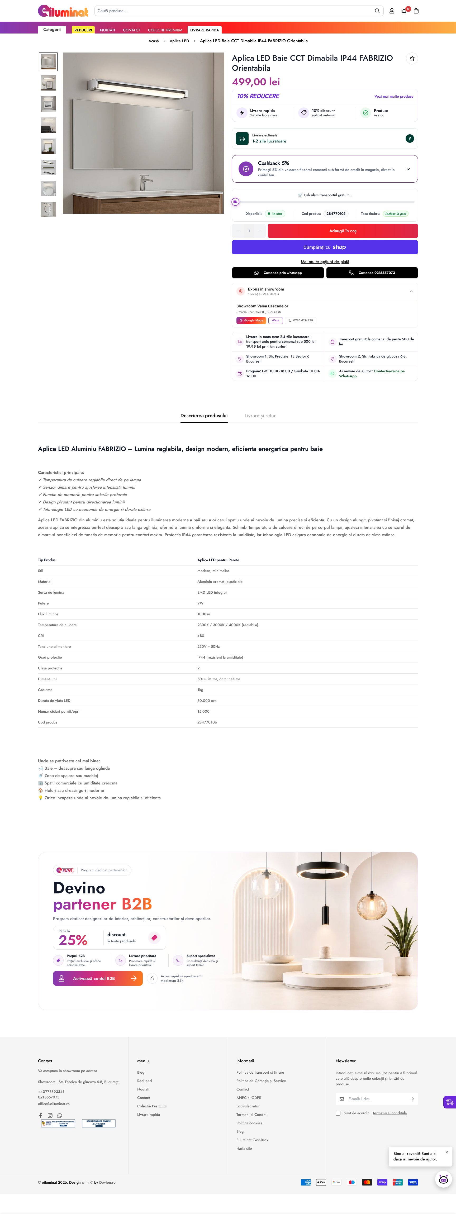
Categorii (52, 29)
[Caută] (377, 11)
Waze (275, 320)
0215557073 (48, 1097)
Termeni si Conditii (252, 1114)
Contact (131, 30)
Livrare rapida (204, 30)
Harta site (244, 1148)
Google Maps (253, 320)
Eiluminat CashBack (252, 1139)
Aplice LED (179, 41)
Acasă (154, 41)
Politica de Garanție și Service (261, 1080)
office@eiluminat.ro (54, 1103)
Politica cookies (249, 1123)
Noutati (107, 30)
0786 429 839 (303, 320)
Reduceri (83, 30)
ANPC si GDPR (248, 1097)
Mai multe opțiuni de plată (325, 262)
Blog (140, 1072)
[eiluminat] (63, 11)
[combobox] (239, 11)
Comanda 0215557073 (377, 272)
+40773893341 (51, 1091)
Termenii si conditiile (390, 1113)
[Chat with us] (443, 1179)
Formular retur (248, 1106)
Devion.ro (107, 1182)
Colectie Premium (165, 30)
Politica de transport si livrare (260, 1072)
